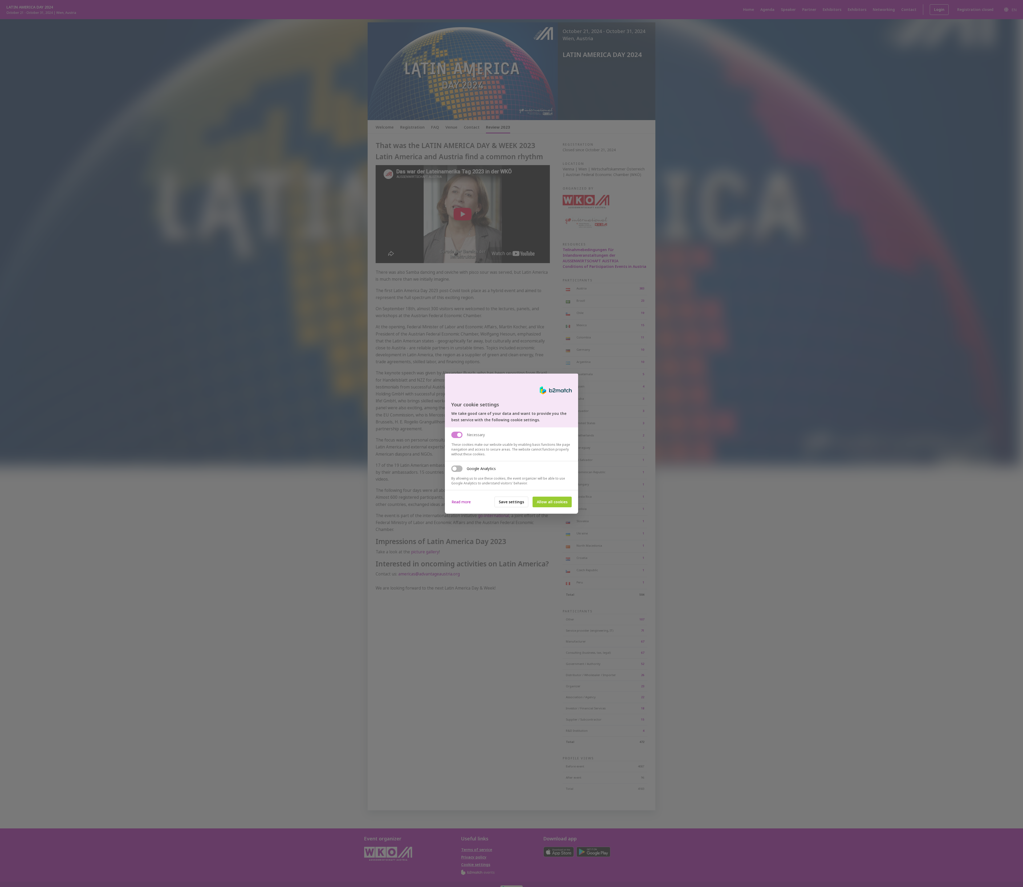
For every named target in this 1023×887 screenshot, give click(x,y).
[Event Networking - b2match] (556, 390)
